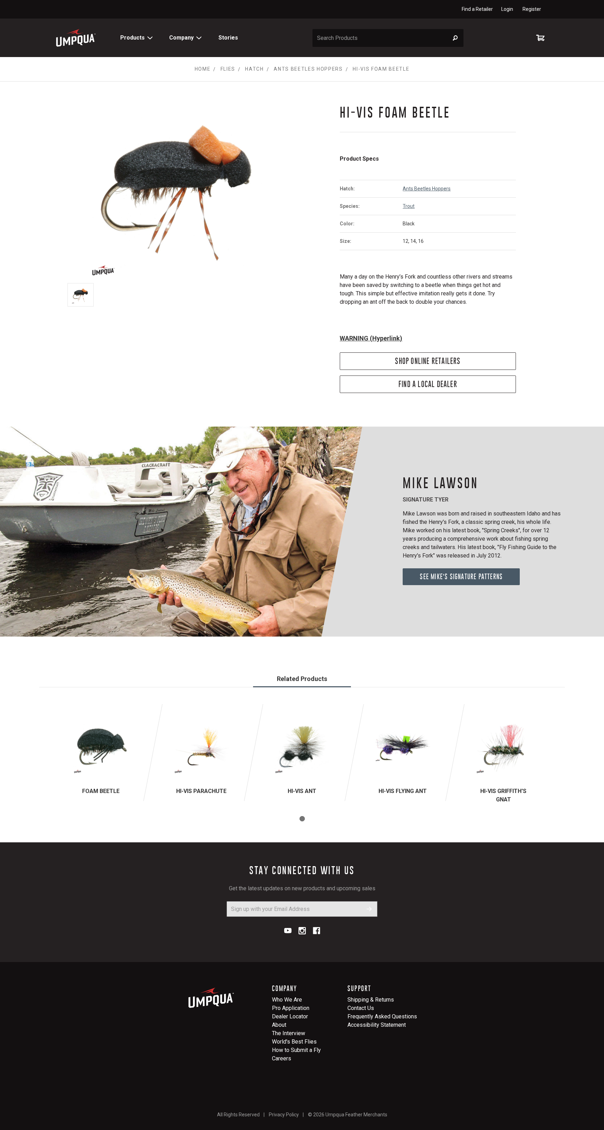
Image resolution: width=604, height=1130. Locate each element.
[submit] (369, 909)
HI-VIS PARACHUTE (201, 791)
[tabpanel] (100, 752)
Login (507, 9)
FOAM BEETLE (101, 791)
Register (532, 9)
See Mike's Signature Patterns (461, 576)
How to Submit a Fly (296, 1050)
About (279, 1025)
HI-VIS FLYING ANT (403, 791)
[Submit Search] (455, 38)
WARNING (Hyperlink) (371, 338)
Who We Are (287, 999)
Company (181, 37)
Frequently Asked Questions (382, 1016)
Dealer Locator (290, 1016)
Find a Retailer (477, 9)
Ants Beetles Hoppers (427, 188)
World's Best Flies (294, 1041)
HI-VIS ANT (302, 791)
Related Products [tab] (302, 678)
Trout (409, 206)
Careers (281, 1058)
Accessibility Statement (376, 1025)
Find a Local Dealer (427, 384)
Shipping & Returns (370, 999)
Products (132, 37)
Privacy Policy (284, 1114)
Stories (228, 37)
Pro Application (290, 1008)
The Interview (288, 1033)
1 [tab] (302, 818)
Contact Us (360, 1008)
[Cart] (542, 38)
